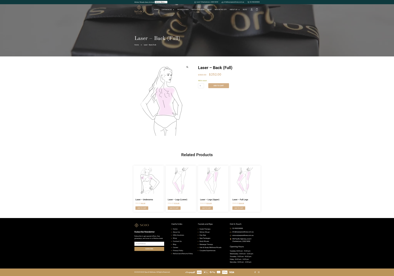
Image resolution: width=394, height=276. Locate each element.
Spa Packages (205, 238)
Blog (245, 9)
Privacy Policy (178, 250)
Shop (209, 9)
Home (156, 9)
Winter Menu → (161, 2)
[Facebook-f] (255, 272)
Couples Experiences (207, 250)
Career (175, 247)
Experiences (167, 9)
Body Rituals (204, 241)
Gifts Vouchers (198, 9)
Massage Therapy (206, 244)
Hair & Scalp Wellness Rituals (210, 247)
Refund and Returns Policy (183, 254)
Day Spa (203, 235)
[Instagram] (259, 272)
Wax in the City (221, 9)
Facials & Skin (183, 9)
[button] (187, 67)
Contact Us (177, 241)
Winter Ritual (205, 232)
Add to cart (219, 86)
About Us (233, 9)
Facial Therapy (205, 229)
